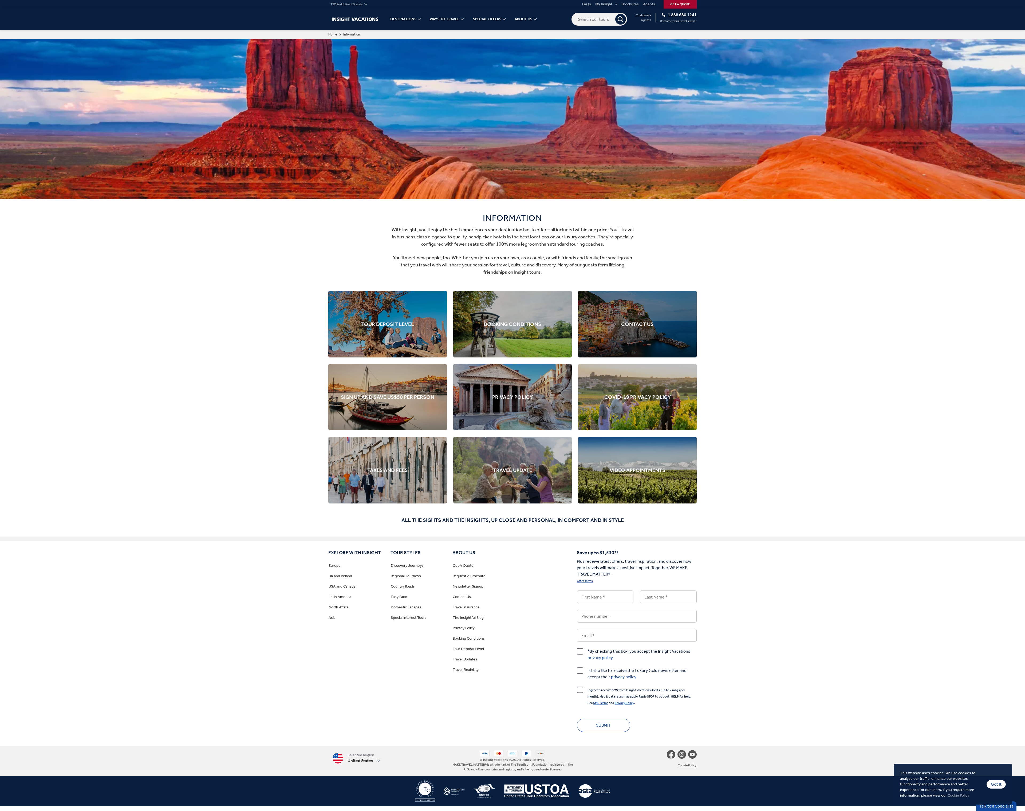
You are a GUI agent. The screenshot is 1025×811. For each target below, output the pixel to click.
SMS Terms (600, 703)
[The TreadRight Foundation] (450, 793)
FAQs (586, 4)
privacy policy (600, 657)
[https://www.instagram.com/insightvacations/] (682, 754)
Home (332, 34)
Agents (649, 4)
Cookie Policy (958, 795)
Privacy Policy (624, 703)
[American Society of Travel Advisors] (590, 793)
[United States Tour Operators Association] (532, 793)
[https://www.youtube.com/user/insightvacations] (692, 754)
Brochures (630, 4)
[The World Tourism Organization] (480, 793)
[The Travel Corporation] (425, 793)
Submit (603, 725)
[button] (356, 758)
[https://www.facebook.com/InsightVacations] (672, 754)
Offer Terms (585, 581)
